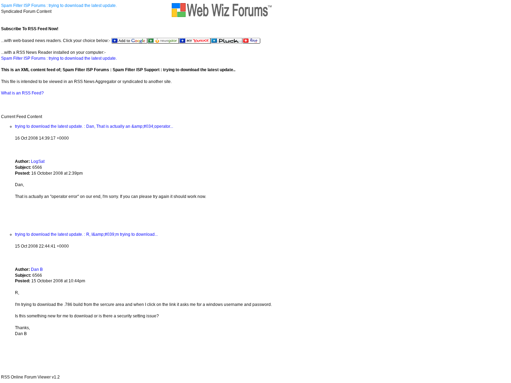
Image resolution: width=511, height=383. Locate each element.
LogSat (37, 161)
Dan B (37, 269)
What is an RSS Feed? (22, 93)
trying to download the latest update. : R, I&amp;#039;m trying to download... (86, 234)
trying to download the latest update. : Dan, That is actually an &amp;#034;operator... (94, 126)
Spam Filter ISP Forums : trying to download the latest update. (59, 5)
